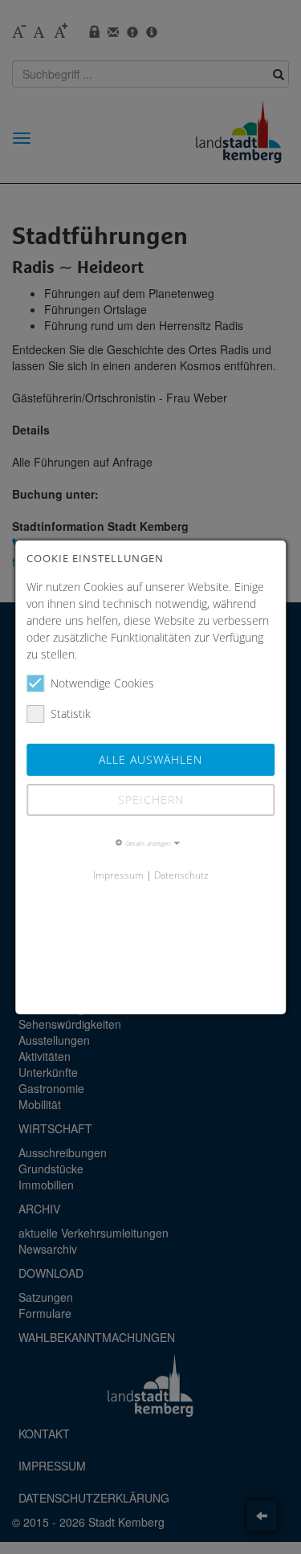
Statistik (71, 713)
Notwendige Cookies (102, 683)
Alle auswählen (150, 759)
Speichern (151, 799)
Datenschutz (181, 874)
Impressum (118, 874)
